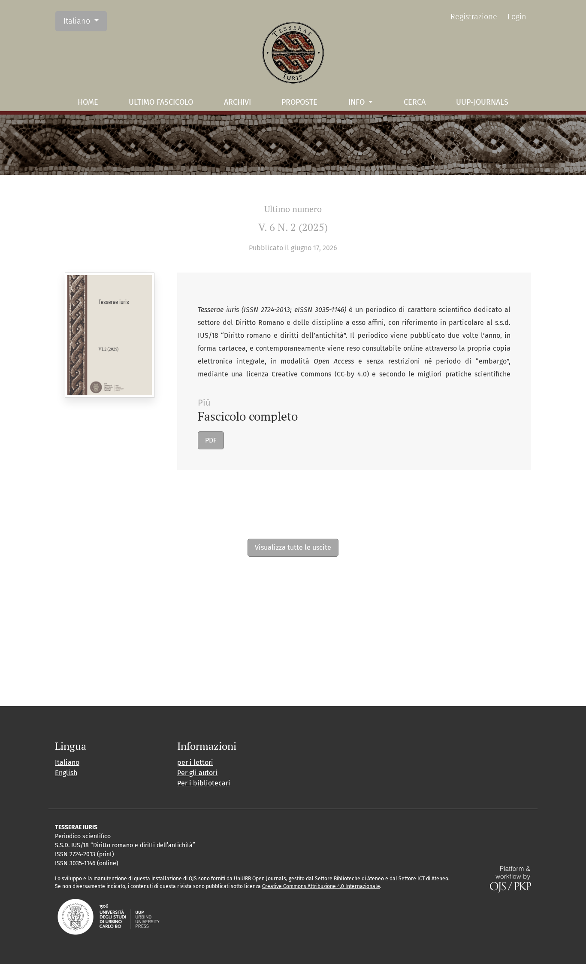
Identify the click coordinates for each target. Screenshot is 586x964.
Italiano (85, 21)
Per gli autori (197, 773)
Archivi (237, 102)
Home (88, 102)
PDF (211, 440)
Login (516, 16)
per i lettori (195, 762)
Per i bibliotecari (203, 783)
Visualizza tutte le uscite (293, 547)
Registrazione (473, 16)
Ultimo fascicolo (161, 102)
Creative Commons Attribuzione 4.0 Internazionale (321, 886)
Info (357, 102)
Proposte (299, 102)
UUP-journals (482, 102)
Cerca (415, 102)
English (66, 773)
